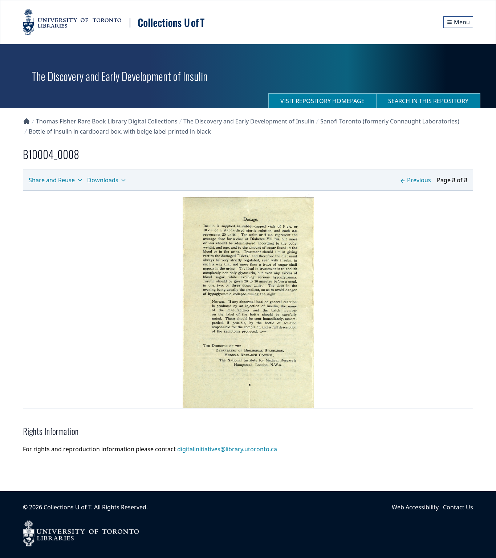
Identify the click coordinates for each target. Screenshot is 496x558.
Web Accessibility (415, 507)
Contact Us (458, 507)
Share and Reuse (52, 180)
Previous (419, 180)
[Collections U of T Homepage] (26, 121)
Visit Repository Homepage (322, 101)
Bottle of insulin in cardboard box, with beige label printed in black (120, 131)
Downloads (102, 180)
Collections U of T (67, 507)
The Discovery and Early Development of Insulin (248, 121)
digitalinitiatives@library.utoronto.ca (227, 449)
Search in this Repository (428, 101)
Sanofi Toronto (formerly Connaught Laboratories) (389, 121)
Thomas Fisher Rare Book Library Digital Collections (107, 121)
